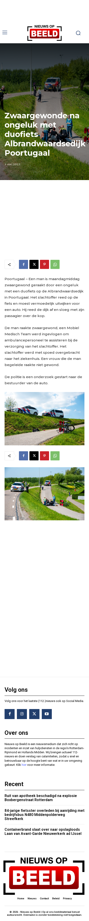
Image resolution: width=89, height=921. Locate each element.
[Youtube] (47, 714)
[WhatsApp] (55, 264)
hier (24, 764)
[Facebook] (23, 264)
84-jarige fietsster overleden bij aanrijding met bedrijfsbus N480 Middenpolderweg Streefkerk (44, 814)
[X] (34, 264)
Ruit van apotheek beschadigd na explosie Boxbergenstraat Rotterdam (41, 798)
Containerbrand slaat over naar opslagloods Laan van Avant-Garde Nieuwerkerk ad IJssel (43, 831)
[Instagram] (22, 714)
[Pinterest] (44, 264)
